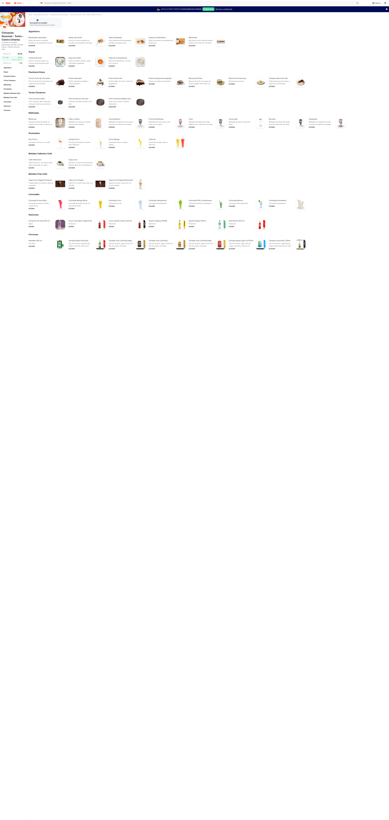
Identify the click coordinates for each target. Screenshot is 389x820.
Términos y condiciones (223, 9)
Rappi (30, 15)
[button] (19, 3)
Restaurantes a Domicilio (41, 15)
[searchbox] (199, 3)
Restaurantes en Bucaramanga (59, 15)
